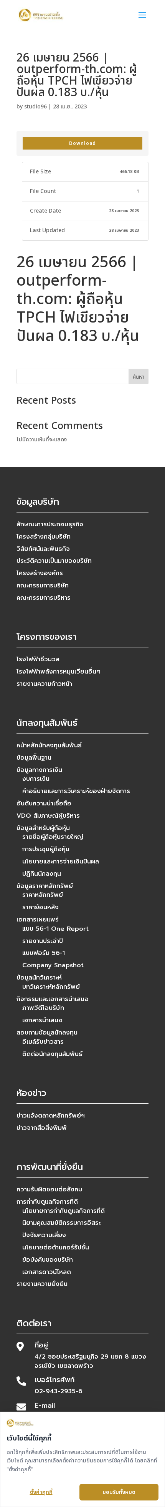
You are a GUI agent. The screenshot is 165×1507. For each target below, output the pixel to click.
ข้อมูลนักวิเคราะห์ (39, 977)
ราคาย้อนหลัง (40, 907)
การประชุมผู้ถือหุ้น (45, 849)
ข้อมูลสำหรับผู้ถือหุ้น (43, 828)
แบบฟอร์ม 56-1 (43, 953)
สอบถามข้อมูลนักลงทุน (47, 1032)
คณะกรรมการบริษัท (42, 585)
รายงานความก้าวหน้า (44, 684)
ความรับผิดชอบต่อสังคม (49, 1189)
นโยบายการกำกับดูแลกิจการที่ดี (63, 1211)
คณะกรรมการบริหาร (43, 597)
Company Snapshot (53, 965)
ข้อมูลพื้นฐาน (33, 757)
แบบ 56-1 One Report (55, 928)
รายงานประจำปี (42, 941)
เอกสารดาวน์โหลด (46, 1272)
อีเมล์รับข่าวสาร (43, 1041)
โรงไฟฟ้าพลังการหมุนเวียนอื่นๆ (58, 671)
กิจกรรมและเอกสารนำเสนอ (52, 999)
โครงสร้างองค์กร (39, 573)
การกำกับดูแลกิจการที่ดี (47, 1201)
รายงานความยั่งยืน (42, 1284)
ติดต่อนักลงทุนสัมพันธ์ (52, 1054)
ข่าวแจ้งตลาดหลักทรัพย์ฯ (50, 1115)
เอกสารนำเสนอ (42, 1020)
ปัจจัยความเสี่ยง (44, 1235)
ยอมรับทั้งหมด (118, 1492)
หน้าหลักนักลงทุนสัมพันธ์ (49, 745)
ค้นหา (138, 377)
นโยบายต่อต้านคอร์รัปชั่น (55, 1247)
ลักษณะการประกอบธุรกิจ (49, 524)
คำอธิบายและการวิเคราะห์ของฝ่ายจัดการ (76, 791)
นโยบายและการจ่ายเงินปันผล (60, 861)
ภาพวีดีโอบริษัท (43, 1008)
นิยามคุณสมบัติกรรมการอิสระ (61, 1223)
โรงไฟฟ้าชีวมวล (37, 659)
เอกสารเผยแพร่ (37, 919)
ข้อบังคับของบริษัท (47, 1259)
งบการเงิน (36, 778)
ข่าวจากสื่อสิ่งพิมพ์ (41, 1128)
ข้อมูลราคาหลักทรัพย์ (44, 886)
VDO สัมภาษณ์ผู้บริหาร (48, 815)
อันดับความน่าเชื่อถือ (43, 803)
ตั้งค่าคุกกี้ (41, 1492)
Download (82, 143)
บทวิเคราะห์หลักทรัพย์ (51, 986)
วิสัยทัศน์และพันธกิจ (43, 549)
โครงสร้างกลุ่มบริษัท (43, 536)
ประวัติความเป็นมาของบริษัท (54, 561)
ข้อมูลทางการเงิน (39, 770)
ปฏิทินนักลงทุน (41, 873)
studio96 (35, 107)
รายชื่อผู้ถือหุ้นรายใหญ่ (52, 837)
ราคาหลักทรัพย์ (42, 895)
